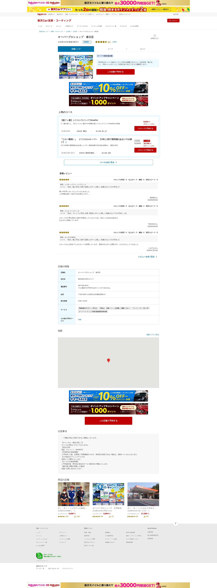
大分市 (75, 31)
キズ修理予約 (109, 536)
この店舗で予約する (115, 72)
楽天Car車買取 (130, 532)
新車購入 (108, 532)
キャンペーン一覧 (111, 26)
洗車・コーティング (57, 31)
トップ (40, 26)
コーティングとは (82, 26)
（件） (114, 42)
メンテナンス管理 (89, 539)
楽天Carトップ (43, 31)
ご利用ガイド (69, 26)
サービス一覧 (40, 568)
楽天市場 (175, 14)
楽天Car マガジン (89, 542)
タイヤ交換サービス (132, 539)
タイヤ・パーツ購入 (111, 539)
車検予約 (87, 536)
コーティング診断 (96, 26)
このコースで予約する (145, 128)
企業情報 (150, 532)
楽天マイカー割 (89, 545)
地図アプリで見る (152, 334)
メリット (58, 26)
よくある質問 (134, 26)
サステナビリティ (67, 568)
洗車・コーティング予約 (133, 536)
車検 (79, 319)
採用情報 (150, 538)
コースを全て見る (107, 162)
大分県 (68, 31)
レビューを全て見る (146, 257)
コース (110, 49)
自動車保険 (129, 542)
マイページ (49, 26)
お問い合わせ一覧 (53, 568)
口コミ (143, 49)
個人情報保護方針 (152, 535)
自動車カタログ (110, 542)
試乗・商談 (87, 532)
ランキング (123, 26)
